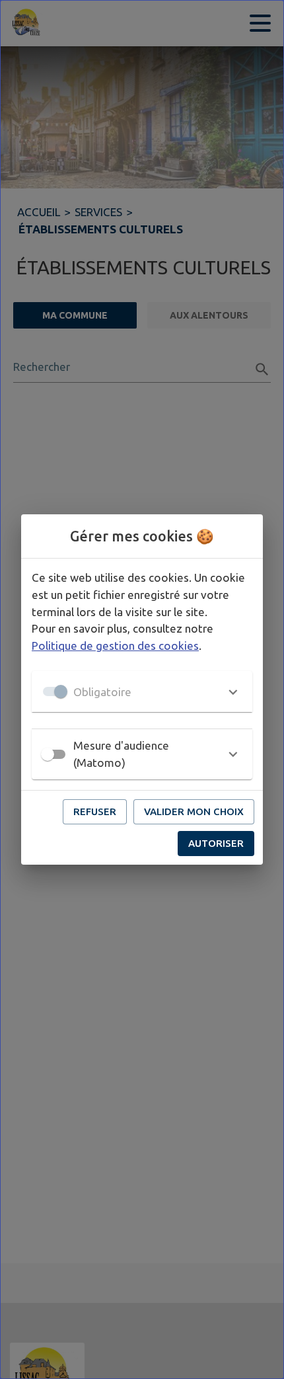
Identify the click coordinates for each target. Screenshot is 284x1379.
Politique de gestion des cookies (115, 645)
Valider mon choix (194, 811)
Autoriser (216, 843)
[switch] (47, 754)
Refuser (94, 811)
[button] (142, 691)
